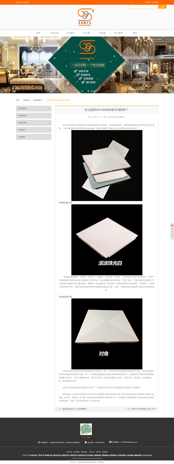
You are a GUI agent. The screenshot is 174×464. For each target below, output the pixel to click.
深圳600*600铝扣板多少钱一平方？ (144, 409)
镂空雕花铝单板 (147, 455)
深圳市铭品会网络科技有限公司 (87, 462)
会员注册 (26, 2)
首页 (17, 100)
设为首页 (148, 2)
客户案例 (76, 452)
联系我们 (105, 452)
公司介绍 (69, 452)
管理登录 (101, 462)
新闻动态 (84, 452)
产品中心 (91, 452)
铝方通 (98, 452)
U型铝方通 (25, 455)
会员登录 (19, 2)
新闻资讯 (26, 100)
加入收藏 (155, 2)
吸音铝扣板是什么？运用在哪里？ (74, 409)
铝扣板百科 (37, 100)
